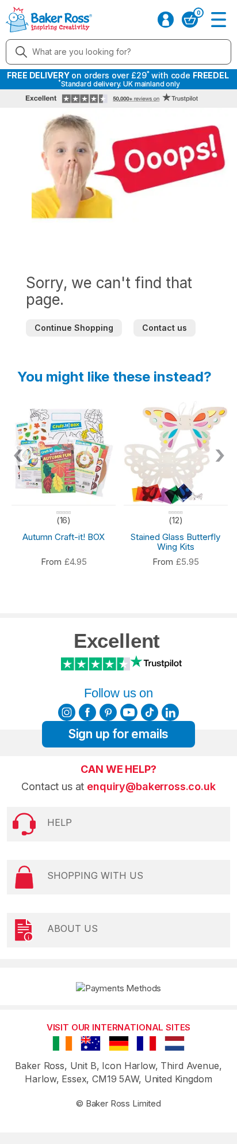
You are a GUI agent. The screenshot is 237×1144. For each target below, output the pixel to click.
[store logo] (49, 19)
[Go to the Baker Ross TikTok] (149, 712)
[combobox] (118, 52)
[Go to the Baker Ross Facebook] (87, 712)
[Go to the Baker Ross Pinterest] (108, 712)
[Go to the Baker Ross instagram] (66, 712)
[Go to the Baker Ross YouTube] (128, 712)
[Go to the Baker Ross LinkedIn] (170, 712)
